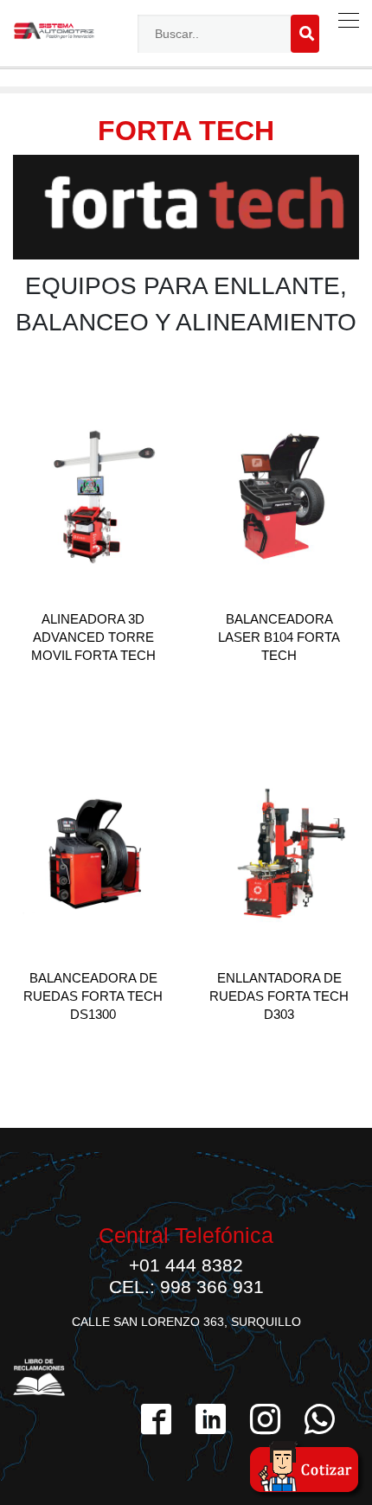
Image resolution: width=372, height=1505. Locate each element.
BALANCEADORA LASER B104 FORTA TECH (279, 637)
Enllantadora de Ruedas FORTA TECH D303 (279, 995)
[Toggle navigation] (345, 20)
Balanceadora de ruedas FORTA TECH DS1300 (93, 995)
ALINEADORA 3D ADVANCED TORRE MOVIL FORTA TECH (93, 637)
